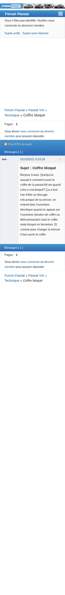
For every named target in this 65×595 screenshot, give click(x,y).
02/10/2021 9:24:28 (32, 159)
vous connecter (30, 131)
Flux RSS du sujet (20, 144)
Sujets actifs (12, 33)
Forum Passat (17, 14)
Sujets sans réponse (35, 33)
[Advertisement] (32, 73)
